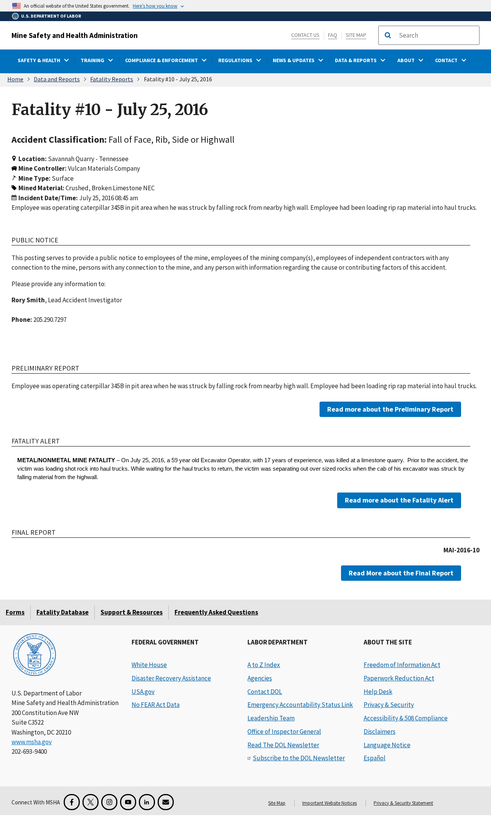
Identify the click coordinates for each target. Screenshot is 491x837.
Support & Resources (132, 612)
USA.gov (143, 691)
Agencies (259, 678)
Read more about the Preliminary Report (390, 408)
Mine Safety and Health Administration (75, 35)
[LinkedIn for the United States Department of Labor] (147, 802)
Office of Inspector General (284, 731)
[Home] (35, 655)
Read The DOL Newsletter (283, 745)
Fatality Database (62, 612)
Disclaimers (379, 731)
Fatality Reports (111, 79)
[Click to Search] (387, 35)
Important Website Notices (329, 803)
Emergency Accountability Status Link (300, 704)
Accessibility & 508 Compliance (406, 718)
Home (15, 79)
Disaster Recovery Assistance (171, 678)
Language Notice (387, 745)
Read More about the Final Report (401, 572)
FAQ (332, 34)
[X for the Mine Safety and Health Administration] (90, 802)
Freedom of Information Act (402, 665)
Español (375, 758)
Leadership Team (271, 718)
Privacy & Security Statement (403, 803)
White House (149, 665)
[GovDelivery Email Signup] (166, 802)
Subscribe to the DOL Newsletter (299, 758)
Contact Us (305, 34)
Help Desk (378, 691)
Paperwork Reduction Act (399, 678)
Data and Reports (57, 79)
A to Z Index (263, 665)
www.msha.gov (32, 742)
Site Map (356, 34)
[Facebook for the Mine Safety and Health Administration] (72, 802)
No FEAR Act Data (156, 704)
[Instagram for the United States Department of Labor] (109, 802)
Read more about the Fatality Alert (399, 500)
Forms (15, 612)
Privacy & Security (389, 704)
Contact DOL (264, 691)
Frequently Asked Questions (216, 612)
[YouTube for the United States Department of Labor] (128, 802)
